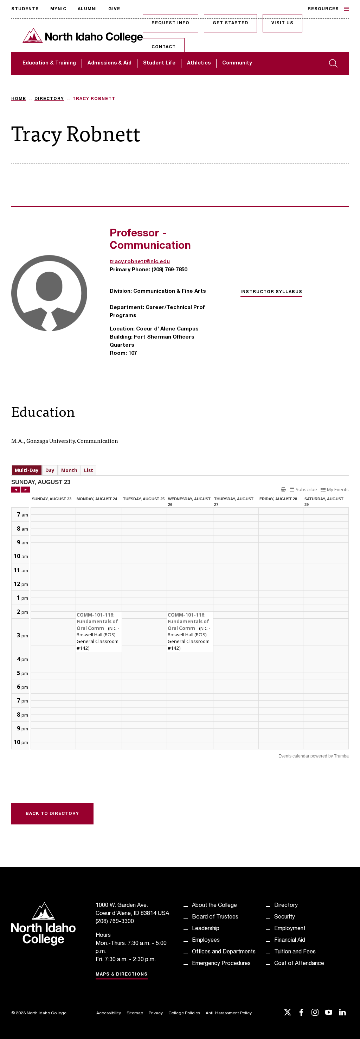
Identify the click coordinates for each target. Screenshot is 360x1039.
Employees (206, 941)
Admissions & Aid (109, 63)
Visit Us (282, 23)
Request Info (170, 23)
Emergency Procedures (221, 964)
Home (18, 99)
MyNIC (58, 9)
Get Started (230, 23)
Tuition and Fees (295, 952)
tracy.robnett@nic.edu (140, 262)
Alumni (87, 9)
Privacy (156, 1013)
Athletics (199, 63)
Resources (323, 9)
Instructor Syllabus (271, 292)
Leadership (205, 929)
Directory (49, 99)
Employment (290, 929)
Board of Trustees (215, 917)
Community (237, 63)
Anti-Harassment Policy (229, 1013)
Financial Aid (289, 941)
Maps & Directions (122, 974)
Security (284, 917)
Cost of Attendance (299, 964)
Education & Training (49, 63)
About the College (214, 906)
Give (114, 9)
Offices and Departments (224, 952)
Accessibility (108, 1013)
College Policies (184, 1013)
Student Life (159, 63)
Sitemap (135, 1013)
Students (25, 9)
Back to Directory (52, 814)
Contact (164, 47)
